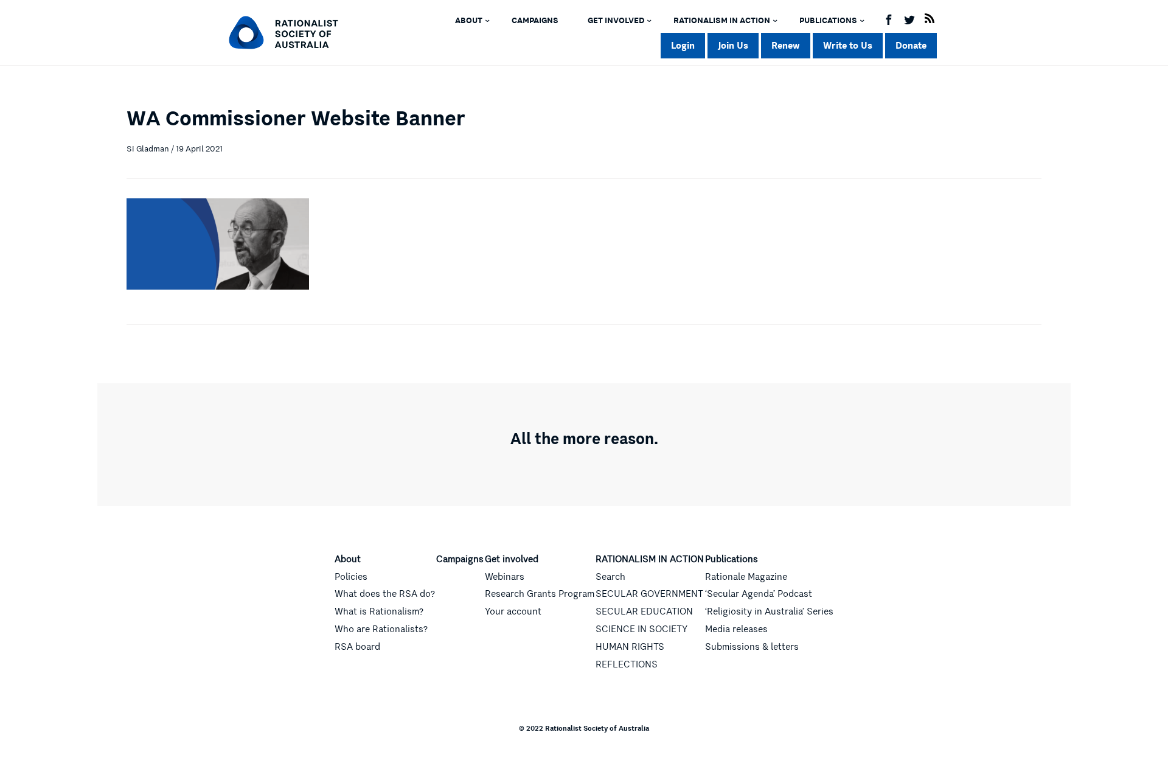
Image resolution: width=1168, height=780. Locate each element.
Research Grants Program (539, 594)
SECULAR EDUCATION (644, 611)
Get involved (616, 20)
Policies (351, 576)
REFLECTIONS (627, 664)
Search (610, 576)
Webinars (504, 576)
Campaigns (535, 20)
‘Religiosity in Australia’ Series (769, 611)
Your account (513, 611)
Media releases (736, 629)
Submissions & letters (752, 646)
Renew (785, 45)
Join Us (733, 45)
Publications (828, 20)
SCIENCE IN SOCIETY (641, 629)
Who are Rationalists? (381, 629)
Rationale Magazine (746, 576)
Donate (910, 45)
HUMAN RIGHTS (630, 646)
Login (683, 45)
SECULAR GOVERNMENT (649, 594)
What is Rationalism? (379, 611)
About (468, 20)
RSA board (357, 646)
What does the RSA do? (385, 594)
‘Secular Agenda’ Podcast (758, 594)
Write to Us (847, 45)
